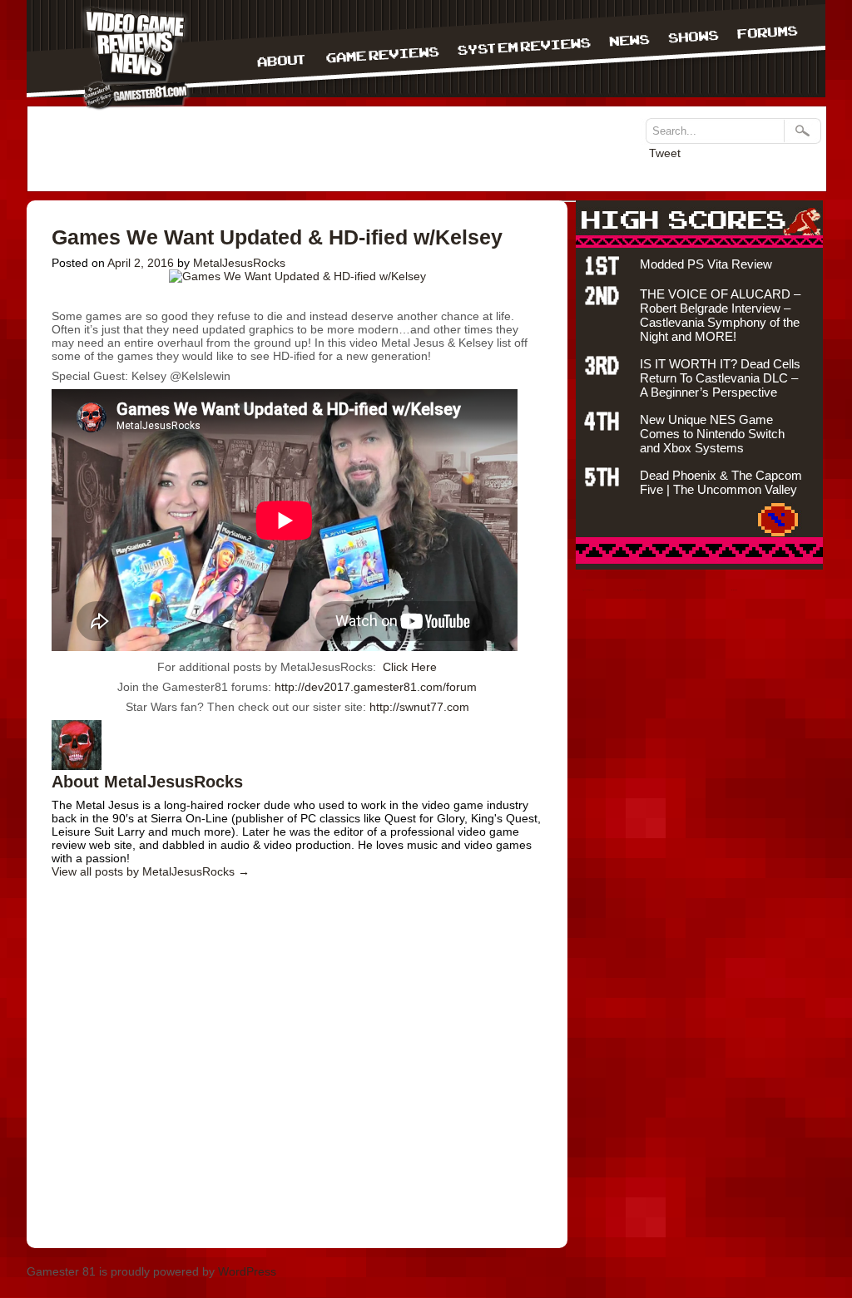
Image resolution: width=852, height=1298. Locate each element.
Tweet (665, 153)
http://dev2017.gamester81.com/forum (376, 686)
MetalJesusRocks (239, 262)
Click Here (410, 667)
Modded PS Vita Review (706, 264)
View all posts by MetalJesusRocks (151, 871)
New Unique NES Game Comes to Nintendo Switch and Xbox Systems (712, 433)
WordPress (247, 1271)
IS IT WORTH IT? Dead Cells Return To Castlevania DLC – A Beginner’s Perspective (720, 378)
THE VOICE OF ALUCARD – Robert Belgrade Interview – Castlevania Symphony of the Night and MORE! (720, 315)
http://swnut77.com (417, 706)
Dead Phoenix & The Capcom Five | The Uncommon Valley (721, 482)
